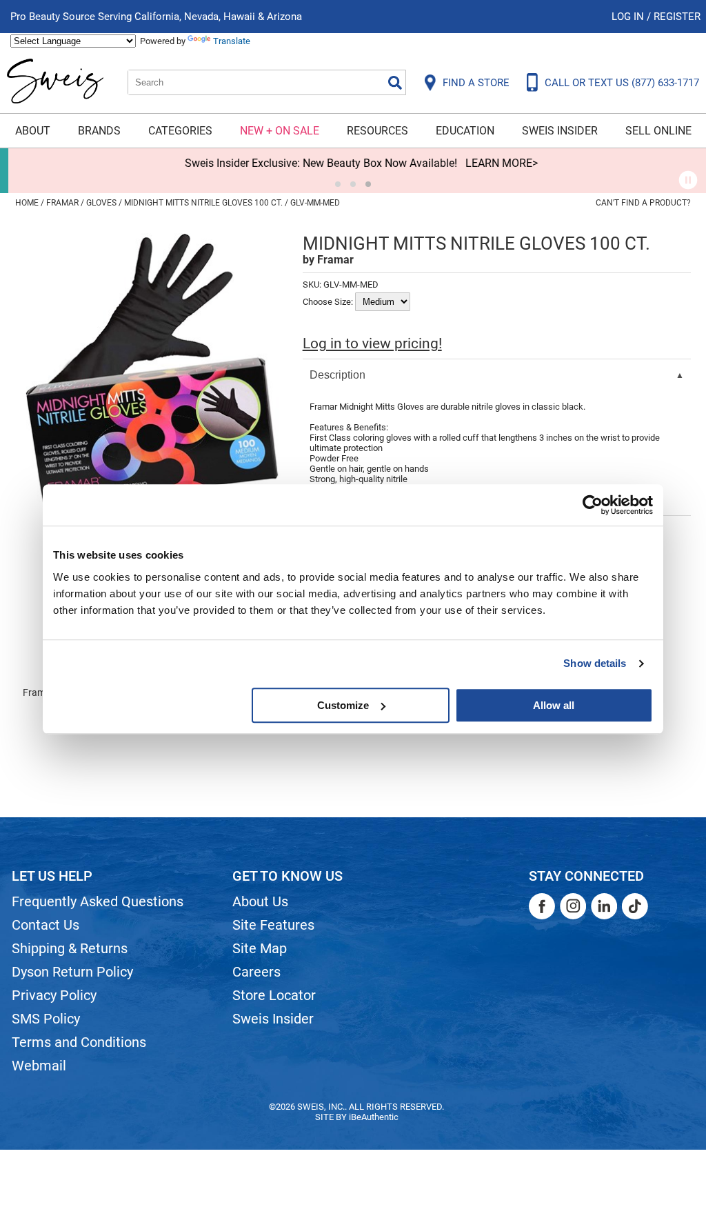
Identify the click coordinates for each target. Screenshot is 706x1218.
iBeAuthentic (374, 1117)
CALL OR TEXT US (622, 83)
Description (337, 375)
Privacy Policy (54, 995)
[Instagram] (573, 906)
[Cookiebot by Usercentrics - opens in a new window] (592, 505)
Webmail (39, 1065)
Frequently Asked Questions (97, 901)
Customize (343, 705)
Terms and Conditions (79, 1042)
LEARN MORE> (493, 163)
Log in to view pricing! (372, 343)
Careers (256, 972)
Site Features (273, 925)
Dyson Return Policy (72, 972)
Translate (231, 41)
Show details (594, 663)
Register (677, 16)
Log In (629, 16)
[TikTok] (635, 906)
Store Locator (274, 995)
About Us (260, 901)
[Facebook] (542, 906)
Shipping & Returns (70, 948)
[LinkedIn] (604, 906)
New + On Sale (279, 130)
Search (395, 83)
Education (465, 130)
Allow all (553, 705)
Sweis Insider (560, 130)
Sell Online (658, 130)
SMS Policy (46, 1018)
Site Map (259, 948)
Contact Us (45, 925)
